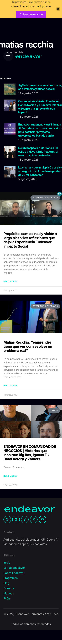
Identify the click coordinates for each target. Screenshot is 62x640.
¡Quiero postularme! (31, 14)
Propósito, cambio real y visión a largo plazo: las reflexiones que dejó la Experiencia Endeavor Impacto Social (30, 240)
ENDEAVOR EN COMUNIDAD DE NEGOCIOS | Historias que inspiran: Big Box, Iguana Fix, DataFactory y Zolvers (29, 452)
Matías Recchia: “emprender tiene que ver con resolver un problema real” (27, 346)
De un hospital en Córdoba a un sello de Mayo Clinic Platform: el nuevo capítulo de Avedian (38, 151)
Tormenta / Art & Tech (44, 614)
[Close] (58, 9)
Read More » (10, 281)
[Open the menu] (8, 56)
